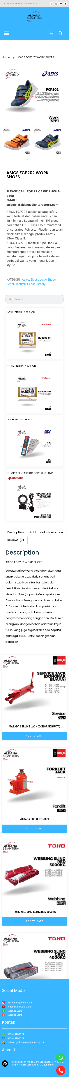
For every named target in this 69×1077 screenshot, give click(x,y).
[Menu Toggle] (6, 33)
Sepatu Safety (36, 284)
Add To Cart (34, 735)
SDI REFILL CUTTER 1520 (20, 419)
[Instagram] (56, 4)
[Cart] (51, 33)
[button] (60, 33)
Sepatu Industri (16, 284)
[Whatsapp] (60, 1057)
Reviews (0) (15, 540)
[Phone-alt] (60, 1070)
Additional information (46, 532)
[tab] (15, 532)
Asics (25, 279)
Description (15, 532)
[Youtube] (61, 4)
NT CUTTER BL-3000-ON (21, 312)
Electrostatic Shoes (43, 279)
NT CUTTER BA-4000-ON (22, 366)
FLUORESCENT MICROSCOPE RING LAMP (30, 473)
